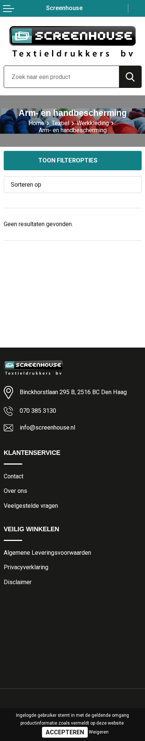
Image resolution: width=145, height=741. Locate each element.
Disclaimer (18, 582)
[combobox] (61, 77)
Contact (13, 476)
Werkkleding (93, 123)
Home (36, 123)
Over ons (15, 490)
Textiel (60, 123)
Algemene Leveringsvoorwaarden (47, 552)
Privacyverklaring (26, 567)
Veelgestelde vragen (31, 505)
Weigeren (99, 732)
